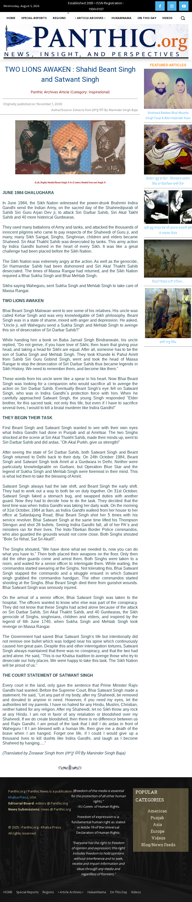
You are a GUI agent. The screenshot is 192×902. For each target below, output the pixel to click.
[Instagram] (172, 6)
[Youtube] (183, 6)
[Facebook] (160, 6)
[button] (182, 18)
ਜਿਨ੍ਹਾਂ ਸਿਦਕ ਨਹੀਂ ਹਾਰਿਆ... (168, 281)
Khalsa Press (18, 797)
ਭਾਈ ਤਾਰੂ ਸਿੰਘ (168, 342)
